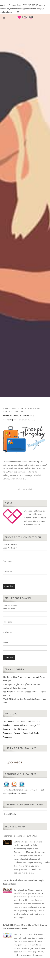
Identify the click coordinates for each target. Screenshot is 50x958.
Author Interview (30, 408)
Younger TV (35, 725)
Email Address (10, 547)
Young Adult (8, 737)
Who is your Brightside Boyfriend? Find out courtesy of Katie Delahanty (21, 686)
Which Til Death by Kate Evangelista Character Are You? (24, 701)
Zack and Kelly (33, 721)
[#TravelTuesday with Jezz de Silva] (25, 439)
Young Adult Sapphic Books (15, 729)
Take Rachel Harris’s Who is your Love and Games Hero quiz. (24, 679)
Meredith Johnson (12, 419)
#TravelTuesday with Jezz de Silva (18, 415)
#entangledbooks (10, 793)
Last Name (7, 571)
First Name (7, 561)
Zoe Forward (8, 721)
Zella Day (20, 721)
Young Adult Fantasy (11, 733)
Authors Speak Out (13, 411)
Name (5, 642)
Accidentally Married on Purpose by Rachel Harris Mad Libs (24, 693)
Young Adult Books (31, 733)
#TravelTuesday (11, 408)
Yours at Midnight (19, 725)
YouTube (6, 725)
